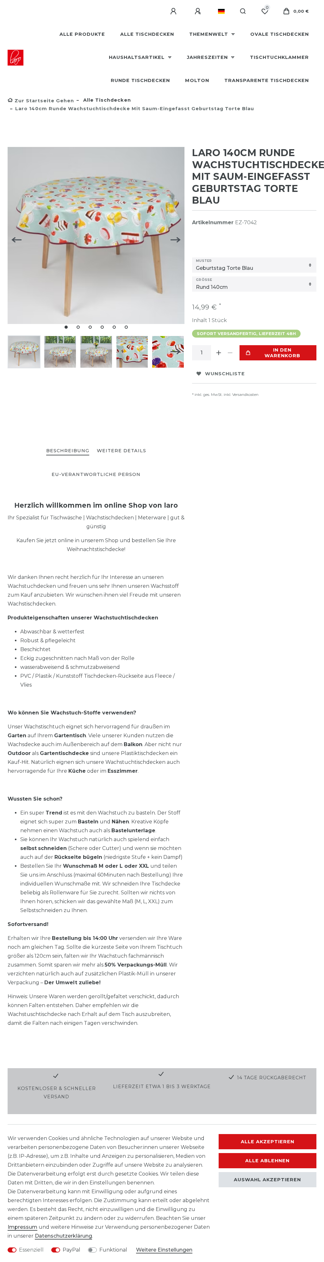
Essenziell (31, 1250)
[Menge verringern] (230, 352)
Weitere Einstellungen (164, 1250)
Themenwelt (209, 34)
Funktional (113, 1250)
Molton (197, 80)
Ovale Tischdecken (279, 34)
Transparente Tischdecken (266, 80)
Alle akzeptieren (267, 1142)
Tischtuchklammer (279, 57)
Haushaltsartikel (137, 57)
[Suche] (243, 11)
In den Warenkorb (282, 352)
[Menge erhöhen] (218, 352)
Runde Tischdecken (140, 80)
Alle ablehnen (267, 1161)
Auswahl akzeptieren (267, 1180)
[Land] (221, 11)
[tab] (67, 451)
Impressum (22, 1227)
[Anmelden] (174, 11)
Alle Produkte (82, 34)
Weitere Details (121, 450)
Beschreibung (67, 450)
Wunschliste (225, 374)
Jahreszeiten (208, 57)
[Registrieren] (198, 11)
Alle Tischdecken (147, 34)
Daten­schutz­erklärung (63, 1236)
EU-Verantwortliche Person (96, 474)
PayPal (71, 1250)
